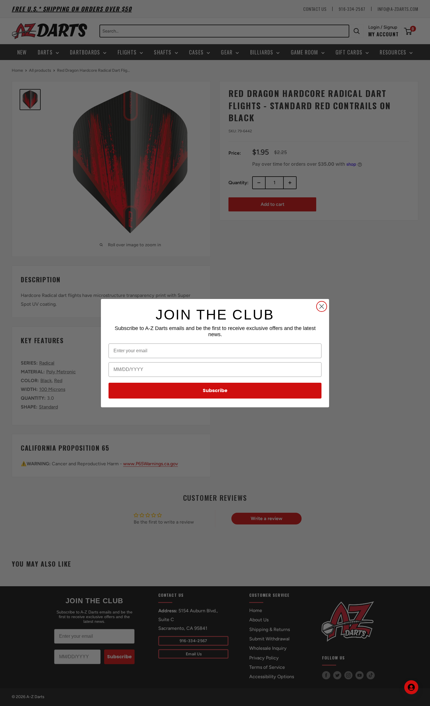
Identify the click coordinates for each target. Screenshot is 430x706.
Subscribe (215, 390)
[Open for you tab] (411, 687)
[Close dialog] (322, 306)
